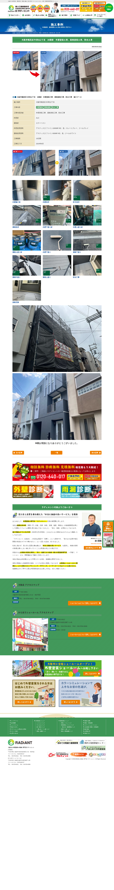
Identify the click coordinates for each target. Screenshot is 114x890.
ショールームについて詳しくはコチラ (84, 603)
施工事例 (64, 15)
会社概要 (13, 723)
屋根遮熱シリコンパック (67, 725)
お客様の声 (88, 15)
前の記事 (95, 453)
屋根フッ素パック (65, 729)
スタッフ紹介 (14, 731)
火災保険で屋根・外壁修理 (91, 727)
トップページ (14, 720)
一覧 (56, 453)
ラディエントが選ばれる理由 (18, 729)
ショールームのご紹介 (101, 15)
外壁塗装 (40, 107)
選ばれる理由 (40, 15)
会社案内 (27, 15)
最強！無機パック (41, 731)
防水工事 (55, 107)
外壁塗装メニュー (40, 720)
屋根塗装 (47, 107)
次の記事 (19, 453)
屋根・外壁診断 (88, 723)
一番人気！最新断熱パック (68, 727)
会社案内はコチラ (92, 548)
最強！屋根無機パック (67, 731)
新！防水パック (41, 727)
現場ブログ (76, 15)
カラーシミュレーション (90, 725)
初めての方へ (15, 15)
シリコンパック (41, 723)
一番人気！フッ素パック (43, 729)
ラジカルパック (41, 725)
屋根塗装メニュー (64, 720)
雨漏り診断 (87, 720)
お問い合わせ (14, 733)
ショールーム (14, 725)
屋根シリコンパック (66, 723)
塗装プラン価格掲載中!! (52, 15)
